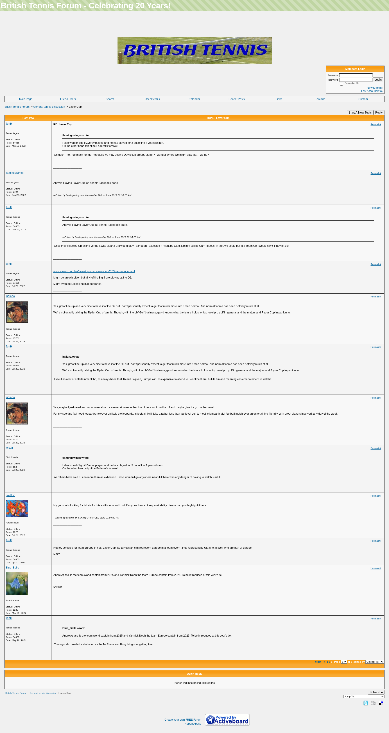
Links (279, 99)
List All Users (68, 99)
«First (318, 661)
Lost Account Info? (372, 91)
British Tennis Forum (17, 106)
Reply (379, 112)
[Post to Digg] (373, 702)
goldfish (10, 495)
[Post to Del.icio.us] (381, 702)
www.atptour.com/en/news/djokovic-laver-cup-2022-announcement (94, 271)
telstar (9, 447)
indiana (10, 296)
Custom (363, 99)
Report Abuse (193, 723)
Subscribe (376, 692)
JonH (9, 123)
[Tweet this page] (365, 702)
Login (378, 79)
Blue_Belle (12, 567)
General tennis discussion (49, 106)
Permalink (376, 124)
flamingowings (14, 172)
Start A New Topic (360, 112)
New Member (375, 87)
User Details (152, 99)
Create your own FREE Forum (183, 719)
